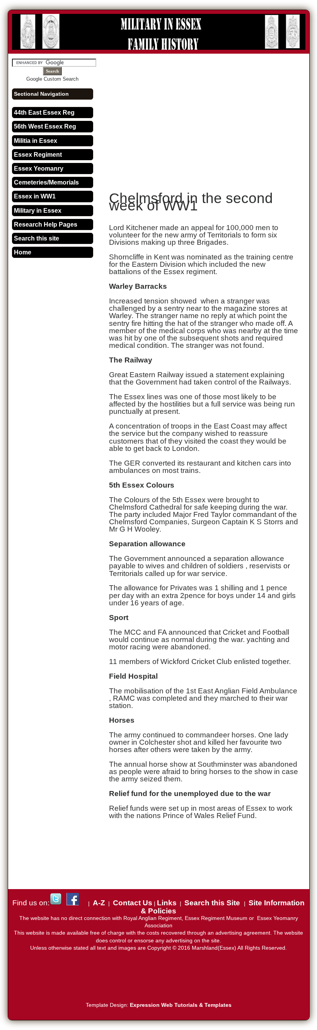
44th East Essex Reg (44, 112)
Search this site (36, 238)
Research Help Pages (45, 224)
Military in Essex (37, 210)
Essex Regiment (38, 154)
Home (22, 252)
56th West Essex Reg (45, 126)
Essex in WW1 (35, 196)
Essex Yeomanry (38, 168)
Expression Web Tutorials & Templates (181, 1005)
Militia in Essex (35, 140)
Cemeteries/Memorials (46, 182)
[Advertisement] (213, 117)
